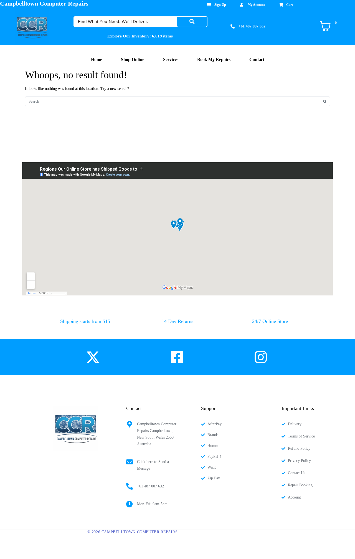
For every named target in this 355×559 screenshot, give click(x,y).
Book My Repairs (213, 59)
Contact (256, 59)
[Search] (192, 22)
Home (96, 59)
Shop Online (132, 59)
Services (170, 59)
